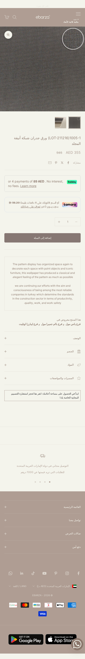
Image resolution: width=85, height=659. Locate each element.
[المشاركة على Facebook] (68, 162)
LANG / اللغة (19, 586)
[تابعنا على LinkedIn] (22, 573)
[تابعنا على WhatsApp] (10, 573)
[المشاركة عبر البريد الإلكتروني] (50, 162)
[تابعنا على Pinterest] (56, 573)
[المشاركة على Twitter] (62, 162)
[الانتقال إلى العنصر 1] (74, 123)
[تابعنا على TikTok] (33, 573)
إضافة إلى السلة (42, 237)
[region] (42, 463)
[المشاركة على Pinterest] (56, 162)
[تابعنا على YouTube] (44, 573)
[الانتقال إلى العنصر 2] (60, 123)
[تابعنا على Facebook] (78, 573)
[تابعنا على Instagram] (67, 573)
